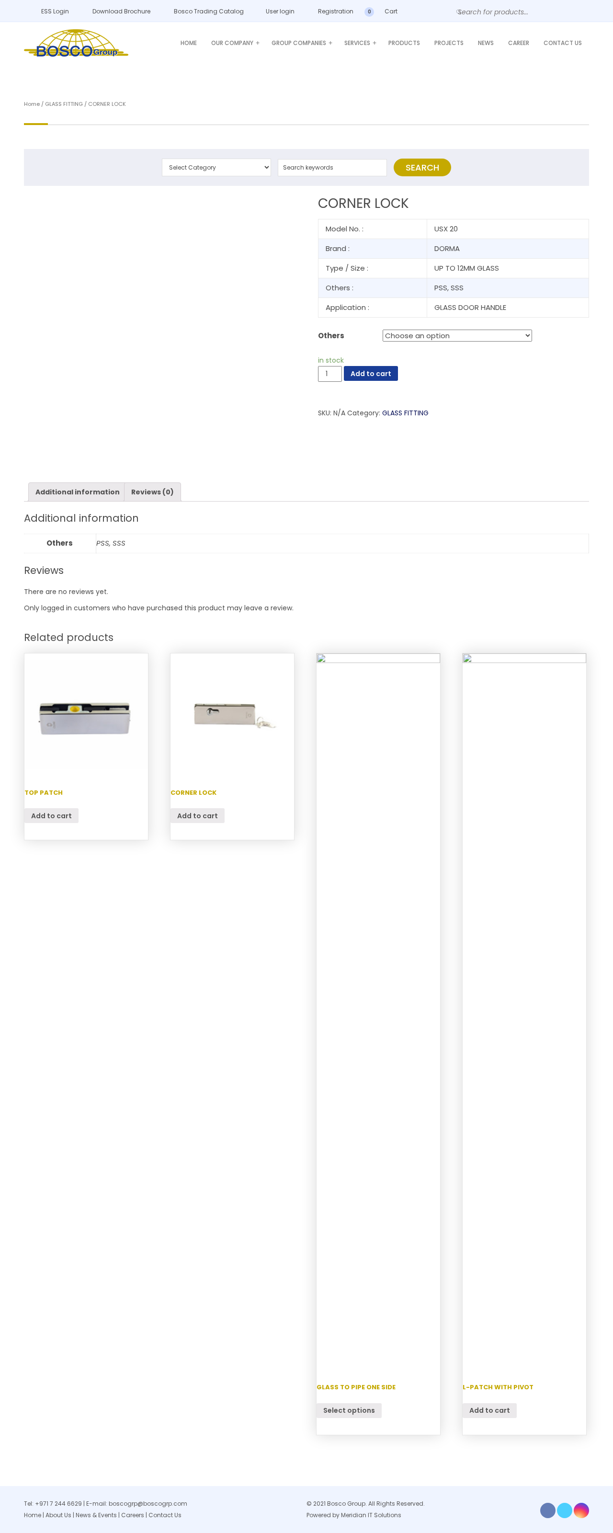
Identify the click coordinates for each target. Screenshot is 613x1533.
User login (279, 11)
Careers (132, 1515)
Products (404, 43)
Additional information (77, 492)
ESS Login (54, 11)
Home (189, 43)
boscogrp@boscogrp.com (148, 1503)
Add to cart (371, 373)
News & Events (97, 1515)
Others (331, 336)
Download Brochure (120, 11)
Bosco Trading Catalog (208, 11)
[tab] (77, 492)
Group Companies (302, 43)
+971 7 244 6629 (58, 1503)
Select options (349, 1410)
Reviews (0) (152, 492)
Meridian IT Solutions (371, 1515)
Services (360, 43)
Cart (390, 11)
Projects (449, 43)
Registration (335, 11)
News (486, 43)
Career (518, 43)
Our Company (235, 43)
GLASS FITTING (64, 104)
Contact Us (563, 43)
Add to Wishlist (38, 211)
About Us (58, 1515)
